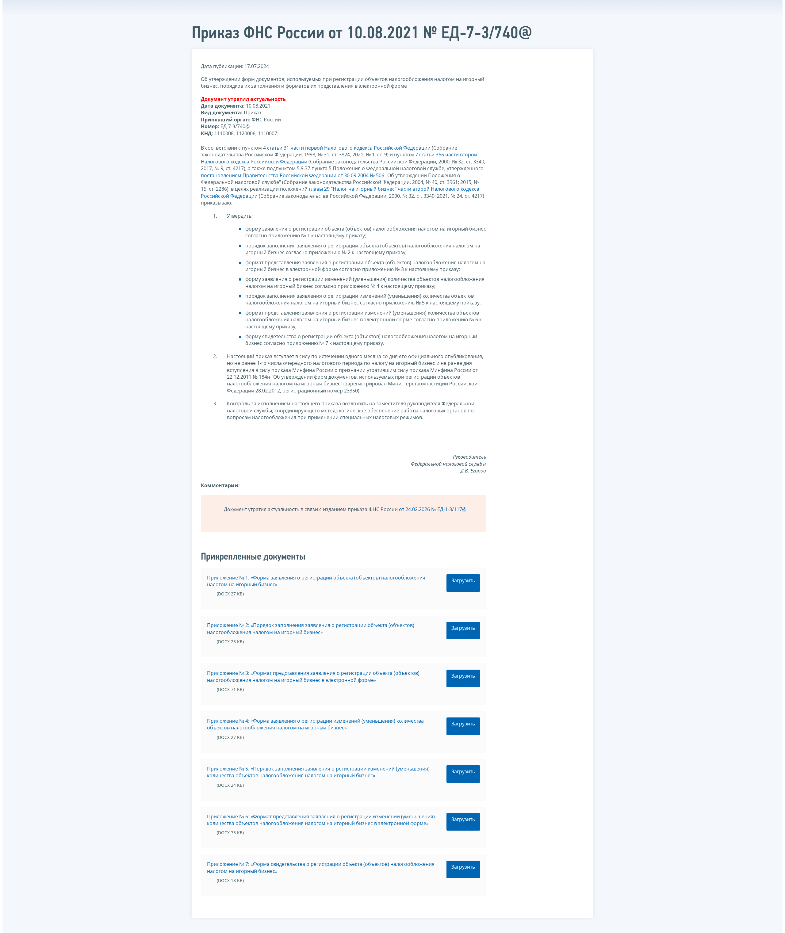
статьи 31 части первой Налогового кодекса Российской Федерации (349, 147)
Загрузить (463, 580)
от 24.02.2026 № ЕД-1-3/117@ (432, 509)
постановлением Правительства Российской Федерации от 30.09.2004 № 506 (292, 175)
